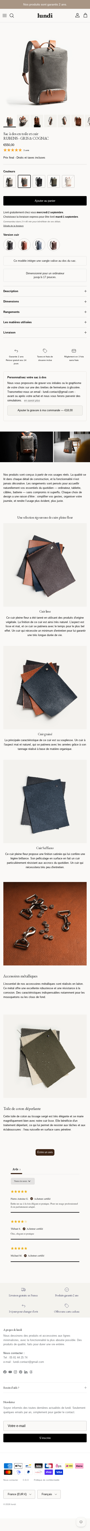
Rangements (11, 311)
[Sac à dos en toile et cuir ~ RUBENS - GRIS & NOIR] (9, 181)
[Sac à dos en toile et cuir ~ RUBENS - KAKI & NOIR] (53, 181)
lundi (13, 1504)
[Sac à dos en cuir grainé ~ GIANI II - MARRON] (53, 244)
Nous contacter (10, 1480)
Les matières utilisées (17, 322)
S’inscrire (45, 1438)
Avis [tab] (16, 1169)
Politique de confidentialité (46, 1480)
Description (10, 291)
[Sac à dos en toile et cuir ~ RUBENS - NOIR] (39, 181)
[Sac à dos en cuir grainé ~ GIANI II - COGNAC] (24, 244)
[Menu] (4, 15)
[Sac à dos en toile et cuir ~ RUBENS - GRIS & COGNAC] (24, 181)
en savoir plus (32, 400)
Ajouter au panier (45, 200)
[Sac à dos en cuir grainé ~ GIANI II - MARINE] (39, 244)
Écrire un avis (45, 1152)
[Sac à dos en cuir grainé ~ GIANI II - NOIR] (9, 244)
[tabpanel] (45, 1220)
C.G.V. (26, 1480)
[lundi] (45, 15)
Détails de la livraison (13, 226)
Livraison (9, 332)
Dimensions (11, 301)
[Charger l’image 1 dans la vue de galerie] (45, 67)
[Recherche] (13, 15)
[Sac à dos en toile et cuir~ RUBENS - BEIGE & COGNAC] (68, 181)
